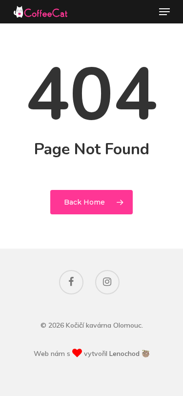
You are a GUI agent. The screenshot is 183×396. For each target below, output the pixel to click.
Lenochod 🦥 (129, 353)
